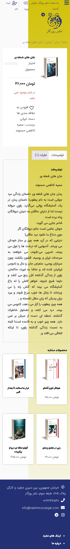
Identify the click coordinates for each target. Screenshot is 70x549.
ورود (26, 9)
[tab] (57, 155)
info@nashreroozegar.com (41, 508)
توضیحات (58, 155)
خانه (64, 42)
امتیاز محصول (30, 66)
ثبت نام (12, 6)
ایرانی (48, 42)
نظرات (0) (41, 155)
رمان (56, 42)
